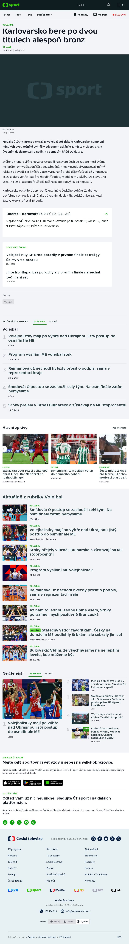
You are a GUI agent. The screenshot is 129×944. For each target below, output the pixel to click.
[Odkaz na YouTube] (26, 822)
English (31, 937)
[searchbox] (90, 5)
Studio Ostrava (54, 861)
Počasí (49, 868)
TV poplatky (52, 855)
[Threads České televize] (118, 838)
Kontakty (90, 880)
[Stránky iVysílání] (57, 890)
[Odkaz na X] (19, 822)
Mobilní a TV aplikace (96, 874)
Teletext (12, 861)
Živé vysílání (91, 849)
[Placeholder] (64, 90)
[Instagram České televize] (93, 838)
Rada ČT (12, 868)
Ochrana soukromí (47, 937)
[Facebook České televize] (99, 838)
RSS (119, 937)
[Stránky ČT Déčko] (79, 890)
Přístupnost (65, 937)
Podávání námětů (55, 874)
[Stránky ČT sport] (34, 890)
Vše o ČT (50, 880)
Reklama (12, 855)
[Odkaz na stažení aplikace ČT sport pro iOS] (12, 783)
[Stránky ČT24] (13, 890)
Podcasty (90, 861)
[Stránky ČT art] (98, 890)
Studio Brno (91, 855)
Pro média (51, 849)
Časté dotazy (15, 880)
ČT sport (7, 46)
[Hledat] (109, 5)
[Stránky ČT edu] (116, 890)
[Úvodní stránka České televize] (25, 838)
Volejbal (8, 24)
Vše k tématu (119, 427)
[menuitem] (6, 14)
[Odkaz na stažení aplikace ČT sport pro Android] (32, 783)
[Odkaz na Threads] (33, 822)
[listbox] (69, 921)
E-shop (12, 874)
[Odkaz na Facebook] (12, 822)
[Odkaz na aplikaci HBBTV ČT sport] (53, 783)
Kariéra (89, 868)
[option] (55, 921)
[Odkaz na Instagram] (5, 822)
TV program (14, 849)
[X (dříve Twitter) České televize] (112, 838)
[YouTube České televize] (106, 838)
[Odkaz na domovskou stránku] (16, 5)
